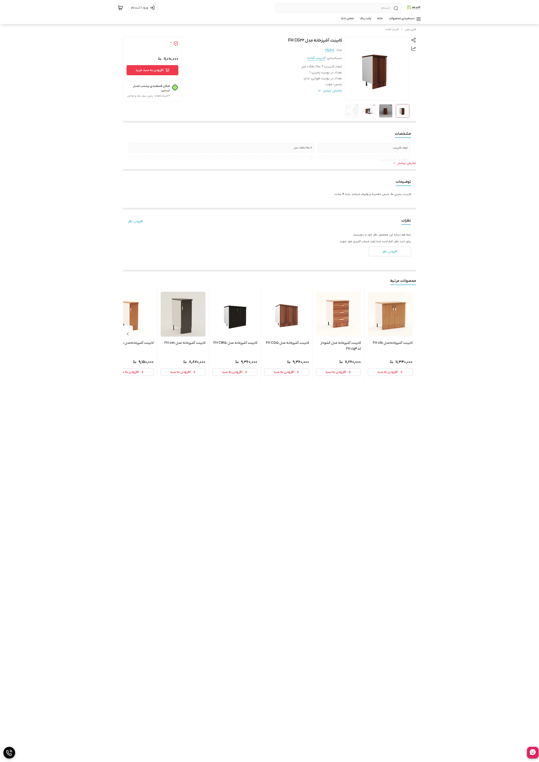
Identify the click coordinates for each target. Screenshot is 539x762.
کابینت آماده (392, 29)
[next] (128, 333)
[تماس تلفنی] (9, 753)
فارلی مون (410, 29)
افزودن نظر (135, 221)
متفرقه (329, 50)
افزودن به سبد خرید (149, 70)
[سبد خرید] (120, 7)
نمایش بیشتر (407, 163)
